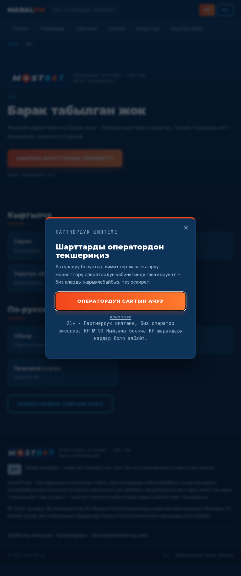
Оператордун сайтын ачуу (120, 301)
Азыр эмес (120, 316)
